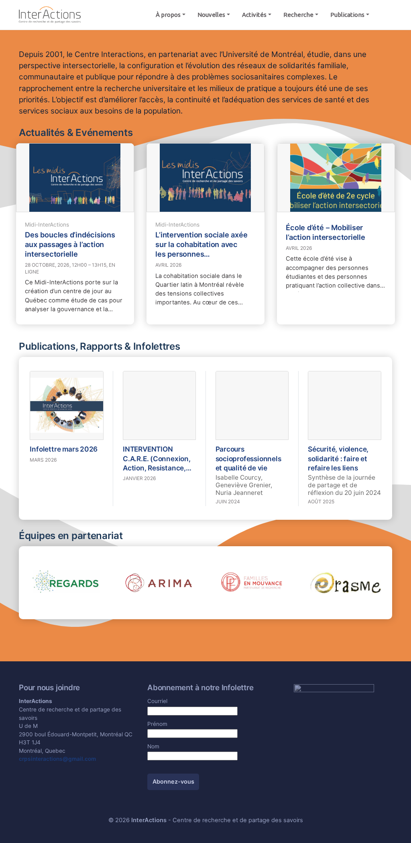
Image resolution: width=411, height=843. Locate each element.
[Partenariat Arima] (159, 582)
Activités (254, 14)
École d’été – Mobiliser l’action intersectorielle (325, 232)
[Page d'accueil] (50, 14)
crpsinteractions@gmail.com (57, 759)
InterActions (149, 820)
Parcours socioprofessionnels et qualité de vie (248, 458)
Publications (347, 14)
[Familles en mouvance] (252, 582)
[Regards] (65, 582)
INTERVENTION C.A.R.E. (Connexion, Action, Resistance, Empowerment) (157, 458)
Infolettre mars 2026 (64, 449)
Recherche (298, 14)
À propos (168, 14)
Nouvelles (211, 14)
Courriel (157, 701)
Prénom (157, 724)
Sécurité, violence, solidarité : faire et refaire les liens (338, 458)
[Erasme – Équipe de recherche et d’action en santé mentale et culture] (345, 582)
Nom (153, 746)
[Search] (383, 15)
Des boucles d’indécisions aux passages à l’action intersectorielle (70, 244)
